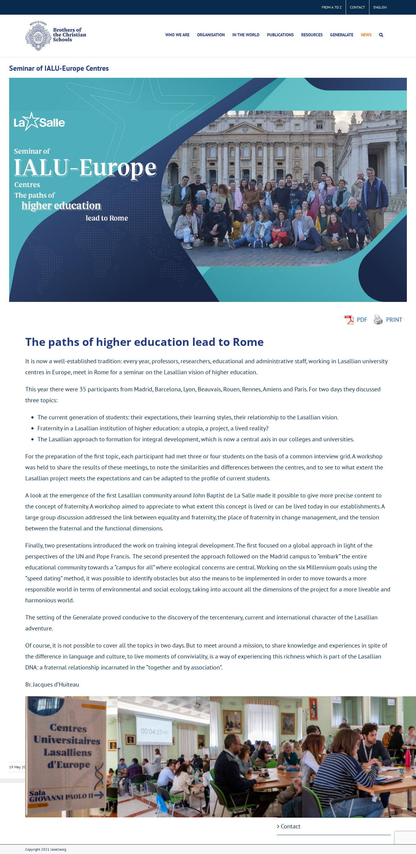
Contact (291, 826)
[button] (381, 35)
